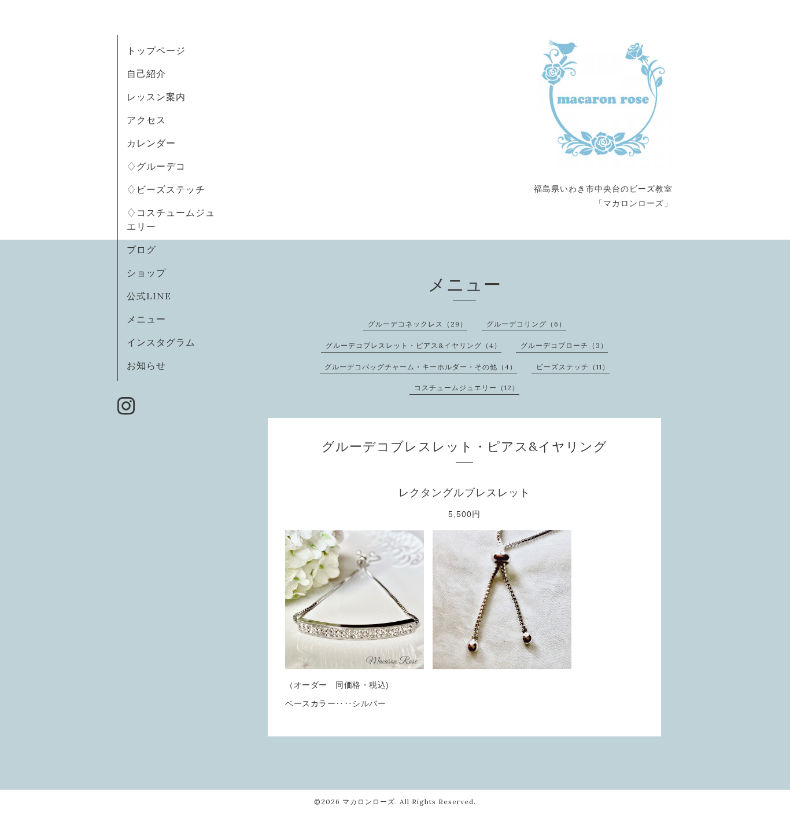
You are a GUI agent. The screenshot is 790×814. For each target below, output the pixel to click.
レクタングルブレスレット (464, 492)
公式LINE (149, 296)
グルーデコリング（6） (526, 324)
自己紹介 (146, 73)
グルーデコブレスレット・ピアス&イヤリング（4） (413, 345)
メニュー (146, 319)
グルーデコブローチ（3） (564, 345)
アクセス (146, 120)
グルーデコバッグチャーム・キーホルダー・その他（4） (420, 366)
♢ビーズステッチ (166, 189)
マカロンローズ (368, 801)
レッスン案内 (156, 96)
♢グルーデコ (156, 166)
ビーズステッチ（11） (573, 366)
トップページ (156, 50)
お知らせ (146, 365)
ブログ (141, 249)
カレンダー (151, 143)
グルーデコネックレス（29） (417, 324)
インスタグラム (161, 342)
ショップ (146, 272)
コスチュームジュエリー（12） (466, 387)
